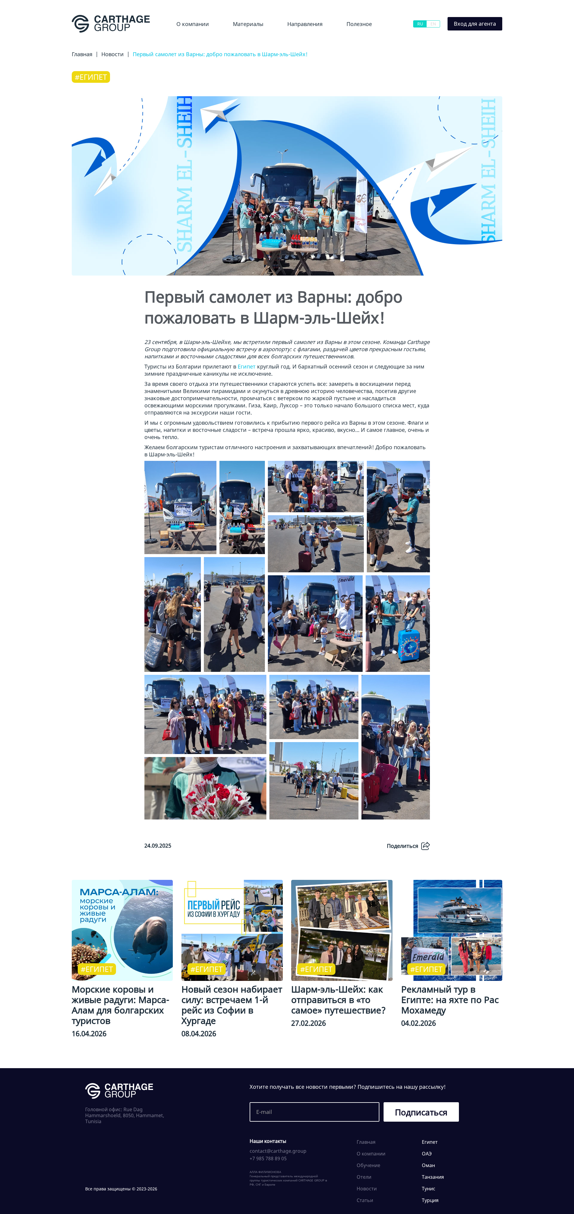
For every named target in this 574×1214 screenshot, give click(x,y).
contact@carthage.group (278, 1151)
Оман (428, 1165)
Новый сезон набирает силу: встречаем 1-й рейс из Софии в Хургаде (231, 1005)
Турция (430, 1200)
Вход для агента (475, 23)
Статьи (365, 1200)
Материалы (248, 23)
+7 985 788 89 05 (268, 1158)
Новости (235, 40)
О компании (192, 23)
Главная (366, 1142)
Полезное (359, 23)
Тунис (428, 1188)
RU (420, 24)
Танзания (433, 1177)
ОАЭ (427, 1153)
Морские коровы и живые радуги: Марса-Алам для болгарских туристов (120, 1005)
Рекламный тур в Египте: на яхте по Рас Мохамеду (450, 999)
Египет (285, 40)
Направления (305, 23)
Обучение (353, 40)
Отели (364, 1177)
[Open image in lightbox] (180, 507)
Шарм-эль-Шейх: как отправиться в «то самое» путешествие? (338, 999)
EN (433, 24)
